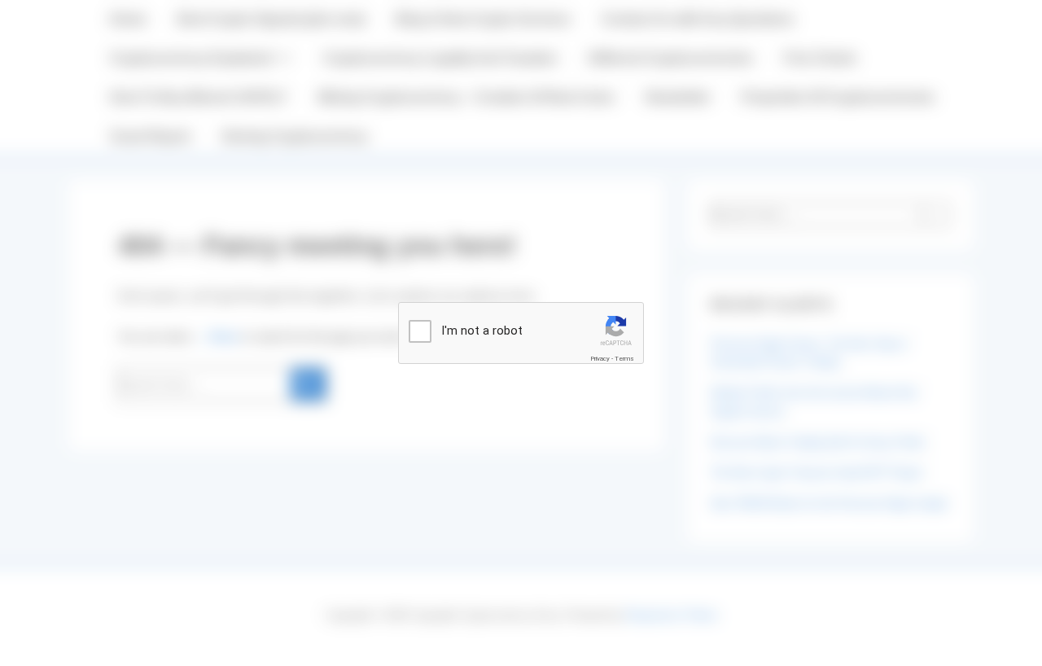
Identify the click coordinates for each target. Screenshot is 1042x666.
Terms (624, 358)
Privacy (600, 358)
